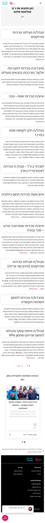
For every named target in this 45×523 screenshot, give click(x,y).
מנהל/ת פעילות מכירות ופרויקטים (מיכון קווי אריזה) (25, 263)
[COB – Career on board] (8, 3)
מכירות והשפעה (36, 487)
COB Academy (36, 484)
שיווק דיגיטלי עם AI (35, 496)
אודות (39, 474)
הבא (17, 366)
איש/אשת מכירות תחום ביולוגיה (23, 194)
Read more (40, 59)
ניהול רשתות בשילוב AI (34, 490)
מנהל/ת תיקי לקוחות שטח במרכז (26, 132)
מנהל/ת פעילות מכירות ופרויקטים (28, 34)
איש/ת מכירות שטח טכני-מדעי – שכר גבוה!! (23, 227)
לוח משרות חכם (18, 474)
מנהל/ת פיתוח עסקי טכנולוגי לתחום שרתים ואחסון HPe (25, 332)
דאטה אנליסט (37, 493)
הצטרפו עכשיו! (18, 471)
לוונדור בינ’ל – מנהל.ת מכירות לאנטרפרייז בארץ (23, 168)
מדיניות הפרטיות (36, 471)
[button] (22, 12)
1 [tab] (24, 442)
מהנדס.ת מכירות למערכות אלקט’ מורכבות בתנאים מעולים (22, 70)
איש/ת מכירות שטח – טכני (26, 96)
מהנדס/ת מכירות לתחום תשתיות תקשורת (27, 299)
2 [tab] (22, 442)
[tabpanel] (24, 412)
